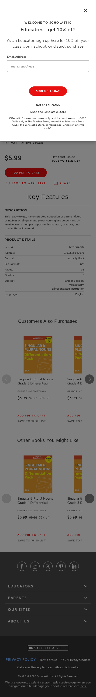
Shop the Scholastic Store (48, 112)
